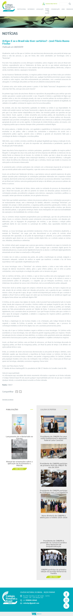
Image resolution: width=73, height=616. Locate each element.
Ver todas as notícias (7, 399)
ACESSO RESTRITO (51, 3)
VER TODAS (19, 469)
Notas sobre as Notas (47, 11)
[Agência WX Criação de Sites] (36, 613)
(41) (30, 600)
